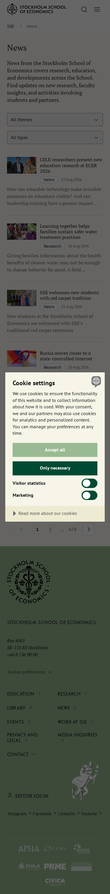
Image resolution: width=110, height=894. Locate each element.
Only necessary (55, 468)
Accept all (55, 450)
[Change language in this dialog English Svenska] (95, 381)
